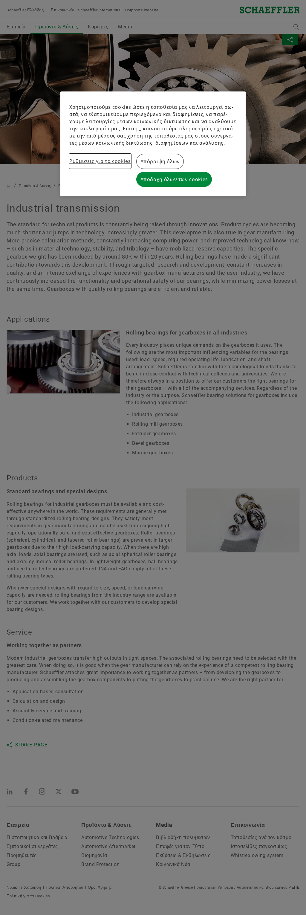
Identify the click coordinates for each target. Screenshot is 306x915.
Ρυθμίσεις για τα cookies (100, 161)
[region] (153, 143)
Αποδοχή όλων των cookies (174, 179)
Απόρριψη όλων (160, 161)
